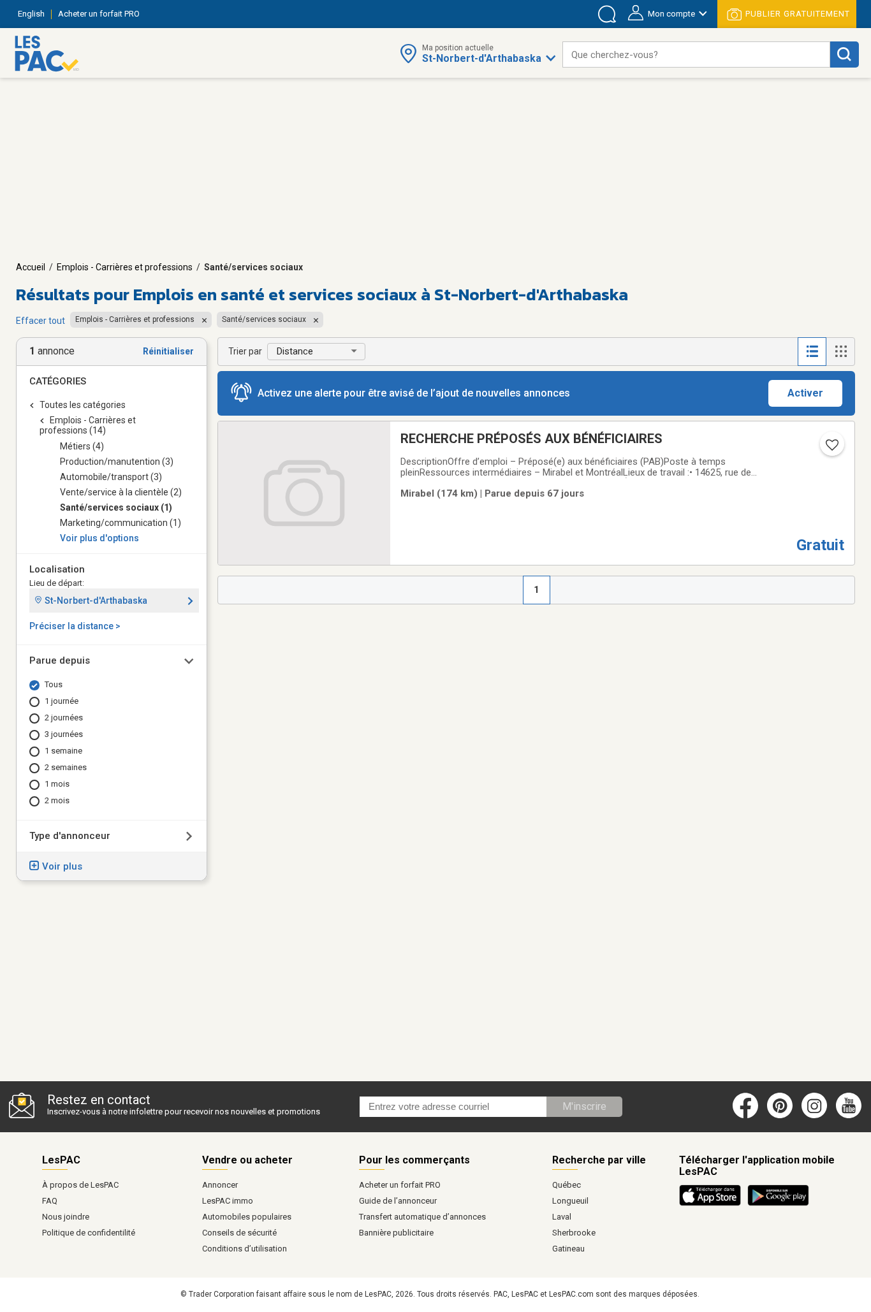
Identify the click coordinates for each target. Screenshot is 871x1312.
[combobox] (696, 54)
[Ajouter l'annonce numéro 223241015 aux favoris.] (831, 449)
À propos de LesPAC (80, 1185)
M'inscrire (584, 1106)
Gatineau (568, 1248)
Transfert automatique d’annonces (422, 1216)
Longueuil (570, 1201)
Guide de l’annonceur (398, 1201)
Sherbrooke (574, 1232)
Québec (566, 1185)
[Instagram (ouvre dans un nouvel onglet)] (814, 1115)
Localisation (57, 569)
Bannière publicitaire (396, 1232)
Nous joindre (65, 1216)
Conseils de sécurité (239, 1232)
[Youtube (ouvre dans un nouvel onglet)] (850, 1115)
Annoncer (220, 1185)
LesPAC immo (227, 1201)
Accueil (30, 267)
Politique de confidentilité (88, 1232)
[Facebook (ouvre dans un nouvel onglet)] (745, 1115)
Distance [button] (295, 351)
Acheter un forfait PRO (400, 1185)
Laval (561, 1216)
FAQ (49, 1201)
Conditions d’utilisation (244, 1248)
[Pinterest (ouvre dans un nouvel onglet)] (780, 1115)
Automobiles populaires (246, 1216)
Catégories (57, 381)
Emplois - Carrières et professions (125, 267)
